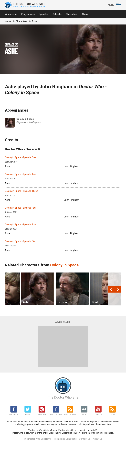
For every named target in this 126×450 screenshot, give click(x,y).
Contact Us (84, 439)
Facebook (13, 414)
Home (8, 21)
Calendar (57, 14)
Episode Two (29, 174)
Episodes (43, 14)
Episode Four (29, 207)
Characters (71, 14)
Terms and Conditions (65, 439)
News (112, 414)
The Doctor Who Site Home (38, 439)
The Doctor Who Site (63, 397)
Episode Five (29, 224)
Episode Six (29, 241)
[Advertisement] (63, 346)
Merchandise (56, 414)
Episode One (29, 157)
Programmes (28, 14)
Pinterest (42, 414)
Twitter (28, 414)
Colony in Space (13, 157)
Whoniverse (11, 14)
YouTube (98, 414)
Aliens (85, 14)
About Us (97, 439)
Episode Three (30, 191)
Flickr (84, 414)
